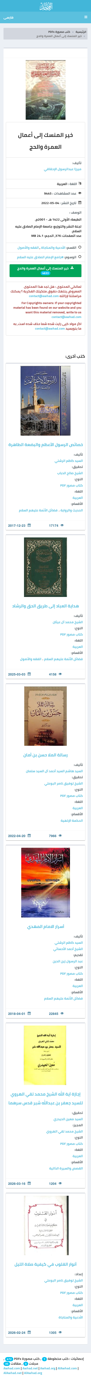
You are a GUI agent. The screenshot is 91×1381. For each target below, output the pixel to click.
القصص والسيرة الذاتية (66, 1168)
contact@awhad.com (44, 296)
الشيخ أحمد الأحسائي (68, 949)
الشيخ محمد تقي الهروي (64, 1131)
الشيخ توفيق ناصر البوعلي (63, 783)
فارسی (9, 17)
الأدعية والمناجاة (53, 248)
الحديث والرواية (71, 510)
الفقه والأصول (28, 248)
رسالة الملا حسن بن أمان (45, 755)
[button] (85, 17)
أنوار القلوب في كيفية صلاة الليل (45, 1264)
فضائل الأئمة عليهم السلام (38, 510)
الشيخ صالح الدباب (70, 473)
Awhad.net (30, 1368)
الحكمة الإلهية (72, 821)
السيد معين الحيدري (68, 1119)
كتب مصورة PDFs (59, 32)
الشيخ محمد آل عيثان (68, 622)
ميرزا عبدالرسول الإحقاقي (62, 169)
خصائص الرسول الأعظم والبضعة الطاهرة (45, 444)
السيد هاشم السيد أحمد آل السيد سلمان (54, 771)
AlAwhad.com (67, 1368)
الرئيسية (81, 32)
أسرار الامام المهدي (45, 926)
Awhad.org (47, 1368)
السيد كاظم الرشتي (69, 461)
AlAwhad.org (33, 1373)
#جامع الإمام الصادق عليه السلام (40, 257)
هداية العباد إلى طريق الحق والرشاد (45, 606)
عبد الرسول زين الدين (68, 961)
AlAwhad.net (13, 1373)
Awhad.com (12, 1368)
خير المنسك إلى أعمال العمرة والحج (43, 270)
